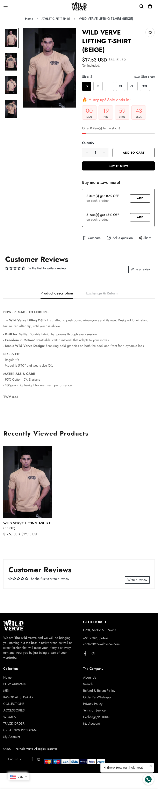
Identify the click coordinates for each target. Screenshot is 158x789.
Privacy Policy (92, 703)
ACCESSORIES (14, 710)
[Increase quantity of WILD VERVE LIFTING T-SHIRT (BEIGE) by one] (103, 153)
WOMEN (9, 717)
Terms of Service (94, 710)
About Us (89, 677)
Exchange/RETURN (96, 717)
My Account (11, 736)
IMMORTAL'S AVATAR (18, 697)
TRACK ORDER (13, 723)
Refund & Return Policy (99, 690)
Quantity (88, 142)
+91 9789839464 (95, 638)
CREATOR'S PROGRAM (20, 730)
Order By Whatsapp (97, 697)
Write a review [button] (141, 269)
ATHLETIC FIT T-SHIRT (56, 18)
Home (29, 18)
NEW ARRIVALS (14, 684)
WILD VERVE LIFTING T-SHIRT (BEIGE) (26, 526)
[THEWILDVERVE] (79, 6)
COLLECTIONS (13, 703)
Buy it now (118, 166)
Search (88, 684)
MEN (6, 690)
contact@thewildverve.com (101, 644)
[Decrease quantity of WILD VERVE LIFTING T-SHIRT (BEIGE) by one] (86, 153)
